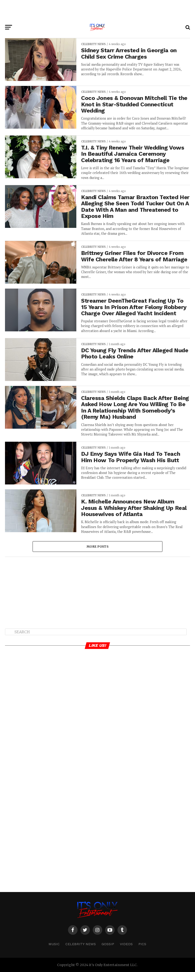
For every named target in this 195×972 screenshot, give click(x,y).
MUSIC (54, 944)
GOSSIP (108, 944)
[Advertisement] (97, 10)
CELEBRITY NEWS (80, 944)
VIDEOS (126, 944)
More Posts (97, 546)
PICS (142, 944)
